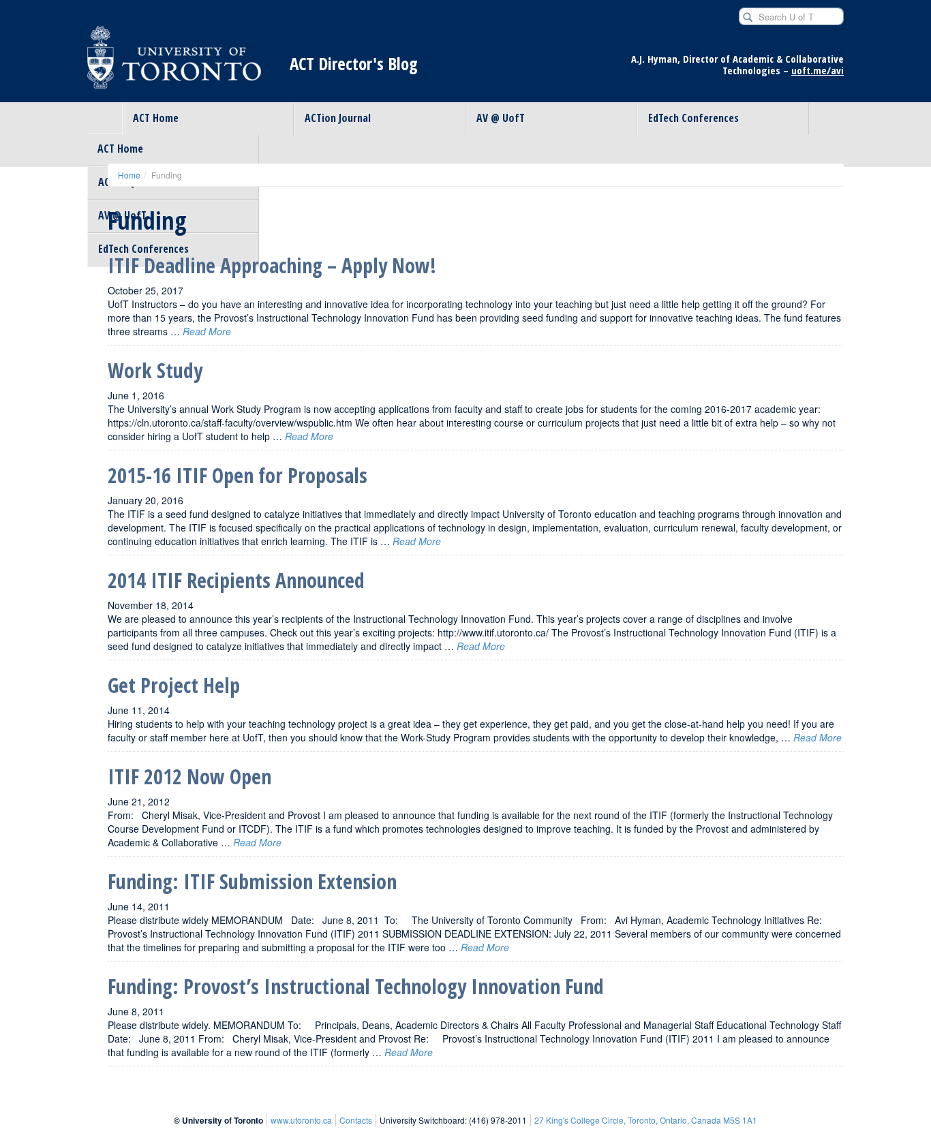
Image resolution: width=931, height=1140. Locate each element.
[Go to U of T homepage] (174, 64)
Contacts (355, 1120)
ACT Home (156, 117)
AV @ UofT (500, 117)
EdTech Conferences (693, 117)
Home (129, 175)
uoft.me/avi (817, 70)
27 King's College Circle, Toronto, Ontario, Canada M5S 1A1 (645, 1120)
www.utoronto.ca (301, 1120)
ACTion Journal (338, 117)
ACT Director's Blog (354, 64)
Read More (207, 331)
